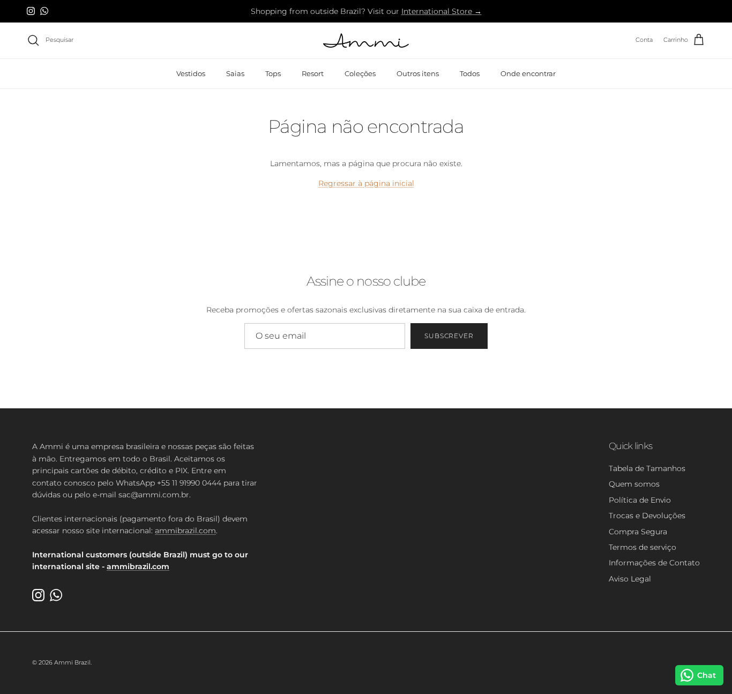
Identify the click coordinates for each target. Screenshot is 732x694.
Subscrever (449, 336)
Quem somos (634, 484)
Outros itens (418, 73)
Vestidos (190, 73)
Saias (235, 73)
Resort (313, 73)
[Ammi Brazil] (366, 40)
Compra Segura (638, 531)
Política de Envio (640, 500)
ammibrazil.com (185, 530)
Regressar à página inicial (366, 183)
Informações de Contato (654, 563)
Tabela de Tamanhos (647, 468)
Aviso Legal (630, 579)
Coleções (360, 73)
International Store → (441, 11)
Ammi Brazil (72, 662)
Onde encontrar (528, 73)
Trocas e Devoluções (647, 515)
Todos (470, 73)
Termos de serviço (642, 547)
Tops (273, 73)
